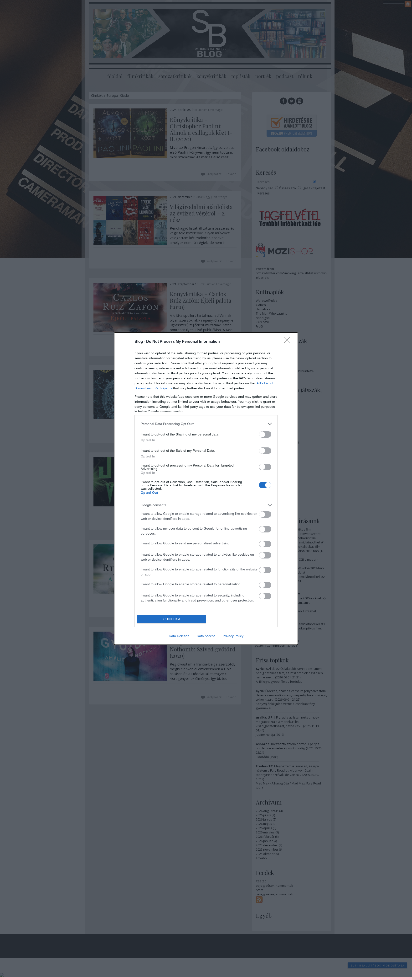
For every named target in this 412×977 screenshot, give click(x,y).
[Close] (288, 341)
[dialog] (206, 489)
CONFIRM (171, 619)
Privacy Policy (233, 636)
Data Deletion (179, 636)
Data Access (206, 636)
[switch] (265, 434)
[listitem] (206, 423)
